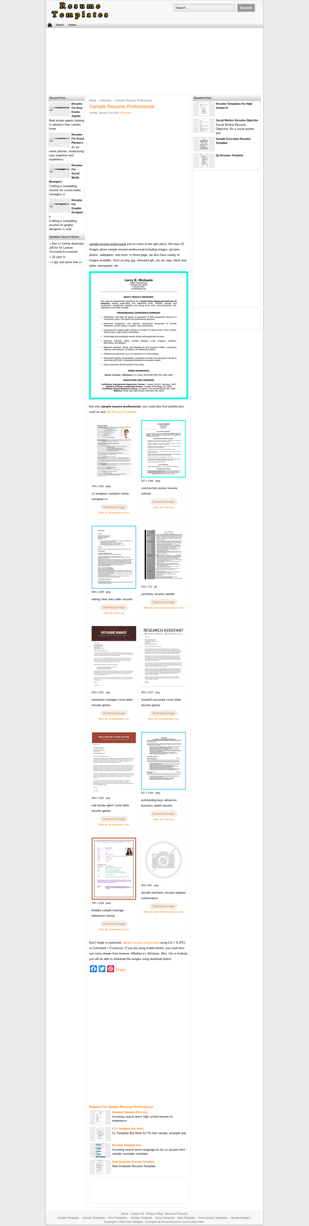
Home (60, 24)
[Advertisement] (154, 61)
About (72, 24)
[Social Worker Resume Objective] (204, 131)
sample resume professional (140, 942)
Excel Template (165, 1217)
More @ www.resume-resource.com (163, 607)
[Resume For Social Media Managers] (60, 168)
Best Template (186, 1217)
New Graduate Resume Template (133, 1161)
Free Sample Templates (213, 1217)
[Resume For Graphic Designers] (60, 203)
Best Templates (118, 1217)
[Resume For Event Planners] (60, 138)
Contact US (137, 1213)
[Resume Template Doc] (100, 1156)
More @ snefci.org (163, 507)
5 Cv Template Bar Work (127, 1128)
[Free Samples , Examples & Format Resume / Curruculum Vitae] (80, 19)
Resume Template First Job (129, 1112)
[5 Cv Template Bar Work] (100, 1139)
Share (121, 970)
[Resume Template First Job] (100, 1123)
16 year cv (59, 257)
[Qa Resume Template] (204, 166)
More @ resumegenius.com (114, 718)
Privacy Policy (154, 1213)
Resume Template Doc (126, 1145)
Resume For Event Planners (77, 138)
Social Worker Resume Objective (237, 120)
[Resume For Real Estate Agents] (60, 107)
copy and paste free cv (67, 262)
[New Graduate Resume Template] (100, 1172)
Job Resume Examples (121, 412)
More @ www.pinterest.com (114, 512)
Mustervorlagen (240, 1217)
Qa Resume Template (229, 155)
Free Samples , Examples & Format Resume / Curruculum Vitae (165, 1222)
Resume (106, 100)
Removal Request (176, 1213)
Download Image (114, 507)
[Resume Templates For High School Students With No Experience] (204, 115)
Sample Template (68, 1217)
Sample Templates (93, 1217)
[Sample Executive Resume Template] (204, 150)
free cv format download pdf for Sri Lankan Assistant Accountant (66, 247)
